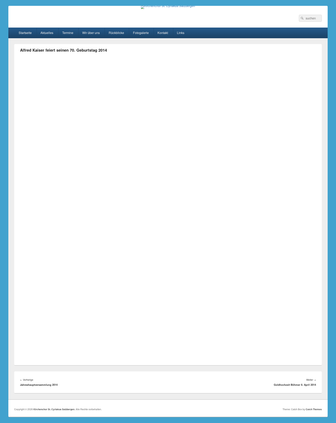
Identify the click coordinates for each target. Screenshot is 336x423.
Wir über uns (91, 32)
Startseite (25, 32)
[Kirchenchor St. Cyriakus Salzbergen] (168, 5)
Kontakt (163, 32)
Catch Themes (314, 409)
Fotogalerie (141, 32)
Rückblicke (116, 32)
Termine (67, 32)
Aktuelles (46, 32)
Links (180, 32)
